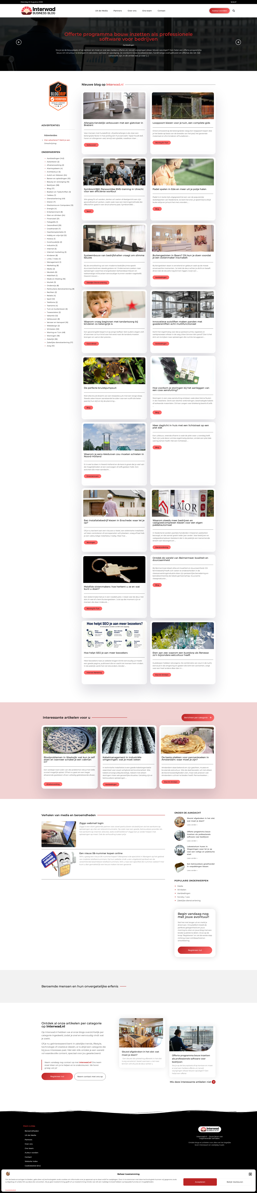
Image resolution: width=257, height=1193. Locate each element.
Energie (50, 208)
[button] (250, 1174)
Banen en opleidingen (57, 178)
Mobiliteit (51, 275)
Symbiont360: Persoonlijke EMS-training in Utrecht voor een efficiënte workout (113, 190)
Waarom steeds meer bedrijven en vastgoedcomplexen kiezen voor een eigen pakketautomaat (178, 522)
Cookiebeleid (10, 1190)
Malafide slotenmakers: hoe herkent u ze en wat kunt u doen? (112, 587)
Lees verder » (192, 825)
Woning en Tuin (161, 143)
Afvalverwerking (54, 165)
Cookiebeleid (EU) (33, 1166)
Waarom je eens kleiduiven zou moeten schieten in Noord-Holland (114, 455)
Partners (118, 11)
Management (53, 262)
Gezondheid (91, 344)
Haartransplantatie (55, 232)
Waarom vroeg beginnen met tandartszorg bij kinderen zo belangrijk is (111, 322)
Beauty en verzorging (56, 182)
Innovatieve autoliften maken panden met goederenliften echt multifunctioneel (177, 322)
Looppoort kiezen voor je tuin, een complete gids (181, 123)
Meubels (50, 272)
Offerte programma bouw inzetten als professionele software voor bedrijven (199, 834)
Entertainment (93, 476)
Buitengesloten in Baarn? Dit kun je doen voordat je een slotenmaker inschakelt (182, 256)
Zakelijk (50, 339)
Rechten (50, 292)
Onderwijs (51, 285)
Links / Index (52, 259)
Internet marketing (94, 673)
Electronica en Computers (58, 205)
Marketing (51, 265)
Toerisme (51, 306)
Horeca (50, 239)
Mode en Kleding (54, 279)
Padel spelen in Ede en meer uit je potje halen (179, 189)
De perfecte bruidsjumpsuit (100, 388)
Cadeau (50, 195)
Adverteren (52, 162)
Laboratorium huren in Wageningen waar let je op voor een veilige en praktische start (128, 38)
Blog (157, 209)
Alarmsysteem (53, 168)
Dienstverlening (161, 547)
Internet (50, 249)
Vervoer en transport (56, 322)
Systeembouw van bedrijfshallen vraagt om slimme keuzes (114, 256)
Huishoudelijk (53, 242)
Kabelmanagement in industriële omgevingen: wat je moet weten (122, 758)
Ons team (147, 11)
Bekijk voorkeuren (235, 1182)
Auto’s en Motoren (55, 175)
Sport (89, 211)
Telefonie (51, 302)
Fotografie (51, 222)
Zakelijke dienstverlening (97, 283)
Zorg (49, 346)
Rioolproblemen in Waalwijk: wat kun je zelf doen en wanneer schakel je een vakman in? (69, 759)
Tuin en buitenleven (56, 309)
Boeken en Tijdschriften (57, 192)
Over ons (132, 11)
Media (49, 269)
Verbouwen (91, 145)
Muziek (50, 282)
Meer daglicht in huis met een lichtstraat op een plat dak (181, 426)
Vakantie (51, 316)
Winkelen (51, 329)
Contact (161, 11)
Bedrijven (51, 185)
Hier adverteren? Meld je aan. (57, 140)
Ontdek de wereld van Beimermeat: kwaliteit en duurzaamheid (180, 559)
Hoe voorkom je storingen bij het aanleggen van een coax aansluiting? (181, 389)
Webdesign (52, 326)
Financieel (51, 219)
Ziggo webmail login (91, 823)
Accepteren (200, 1182)
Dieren (50, 202)
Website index (31, 1161)
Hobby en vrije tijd (55, 235)
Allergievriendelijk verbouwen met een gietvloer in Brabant (113, 124)
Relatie (50, 295)
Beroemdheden (32, 1131)
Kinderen (51, 255)
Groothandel (52, 229)
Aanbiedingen (128, 47)
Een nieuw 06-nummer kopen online (100, 853)
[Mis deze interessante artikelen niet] (214, 1082)
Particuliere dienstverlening (59, 289)
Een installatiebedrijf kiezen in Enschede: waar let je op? (114, 521)
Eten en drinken (161, 675)
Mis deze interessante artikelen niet (190, 1082)
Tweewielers (52, 312)
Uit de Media (101, 11)
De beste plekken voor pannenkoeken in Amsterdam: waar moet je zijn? (185, 758)
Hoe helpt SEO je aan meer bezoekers (106, 652)
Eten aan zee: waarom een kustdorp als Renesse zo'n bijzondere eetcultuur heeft (181, 653)
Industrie (51, 245)
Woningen (91, 542)
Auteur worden (31, 1153)
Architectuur (52, 172)
